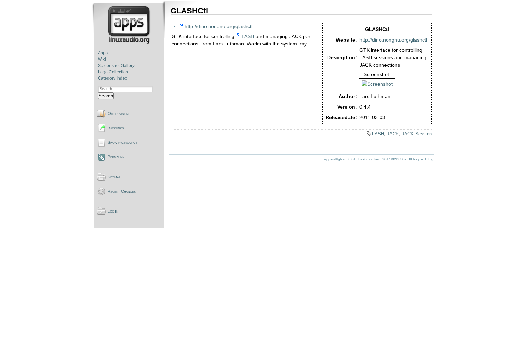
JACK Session (417, 133)
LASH (247, 36)
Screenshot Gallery (116, 65)
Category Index (112, 78)
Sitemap (114, 177)
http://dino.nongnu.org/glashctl (393, 40)
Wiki (102, 59)
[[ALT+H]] (129, 42)
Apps (103, 52)
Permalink (116, 157)
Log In (113, 211)
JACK (393, 133)
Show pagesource (122, 142)
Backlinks (116, 128)
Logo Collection (113, 71)
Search (106, 95)
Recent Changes (122, 191)
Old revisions (119, 113)
